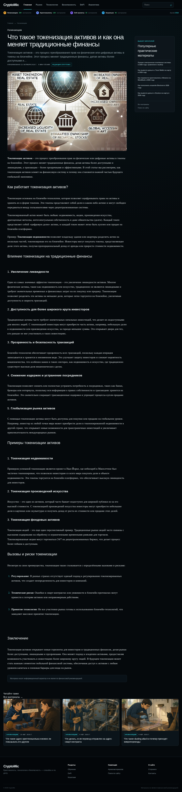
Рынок (39, 5)
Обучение (72, 769)
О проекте (152, 769)
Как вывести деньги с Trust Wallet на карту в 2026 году (154, 71)
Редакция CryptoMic (61, 64)
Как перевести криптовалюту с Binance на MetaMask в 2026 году (154, 79)
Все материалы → (13, 697)
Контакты (152, 773)
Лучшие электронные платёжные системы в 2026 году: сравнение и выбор (154, 63)
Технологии (52, 5)
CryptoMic (11, 5)
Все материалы (143, 104)
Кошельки (72, 777)
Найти (171, 4)
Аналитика (93, 5)
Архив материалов (115, 769)
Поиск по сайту (143, 108)
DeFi (82, 5)
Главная (28, 5)
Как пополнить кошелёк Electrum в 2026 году (153, 86)
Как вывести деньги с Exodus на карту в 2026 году (153, 94)
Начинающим (22, 23)
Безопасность (69, 5)
